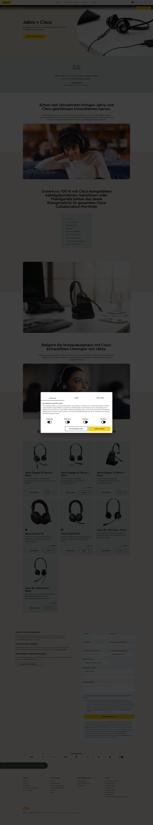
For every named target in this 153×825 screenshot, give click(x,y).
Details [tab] (76, 398)
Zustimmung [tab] (52, 398)
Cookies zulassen (99, 428)
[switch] (67, 422)
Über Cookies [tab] (100, 398)
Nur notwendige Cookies (76, 428)
